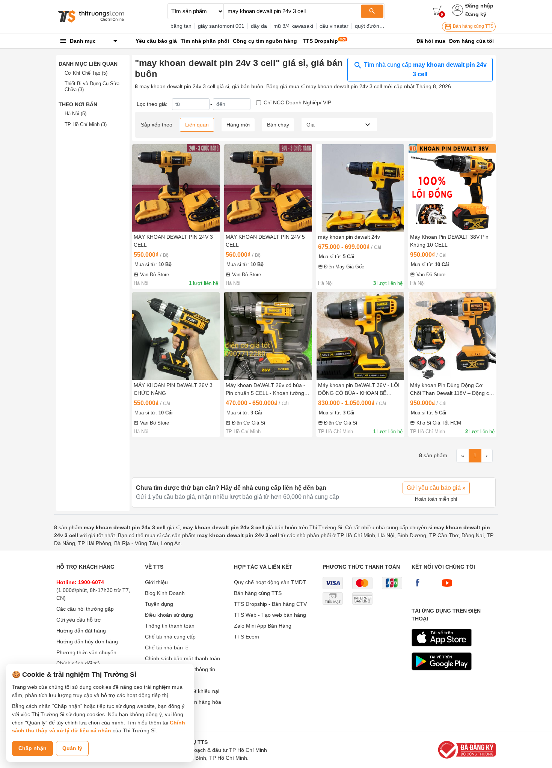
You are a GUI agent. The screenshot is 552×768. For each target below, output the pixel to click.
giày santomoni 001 (221, 26)
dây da (259, 26)
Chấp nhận (32, 748)
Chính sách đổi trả (78, 663)
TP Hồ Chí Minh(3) (86, 124)
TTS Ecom (246, 637)
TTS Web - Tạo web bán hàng (270, 615)
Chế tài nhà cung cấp (170, 637)
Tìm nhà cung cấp (424, 69)
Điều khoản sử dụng (169, 615)
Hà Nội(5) (75, 113)
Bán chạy (278, 125)
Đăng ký (475, 14)
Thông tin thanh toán (170, 626)
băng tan (181, 26)
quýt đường (368, 26)
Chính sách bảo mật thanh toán (182, 658)
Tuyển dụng (159, 604)
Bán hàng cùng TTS (472, 26)
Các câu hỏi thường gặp (85, 609)
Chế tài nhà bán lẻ (167, 648)
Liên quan (197, 125)
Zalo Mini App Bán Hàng (262, 626)
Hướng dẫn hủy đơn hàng (87, 641)
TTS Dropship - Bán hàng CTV (270, 604)
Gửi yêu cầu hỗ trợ (78, 620)
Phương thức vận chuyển (86, 652)
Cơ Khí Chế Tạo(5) (86, 73)
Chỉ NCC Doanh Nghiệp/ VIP (297, 102)
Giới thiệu (156, 582)
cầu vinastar (334, 26)
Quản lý (72, 748)
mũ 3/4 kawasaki (293, 26)
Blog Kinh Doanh (165, 593)
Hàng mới (238, 125)
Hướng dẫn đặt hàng (81, 631)
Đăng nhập (479, 6)
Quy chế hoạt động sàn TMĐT (270, 582)
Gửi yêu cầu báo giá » (436, 488)
